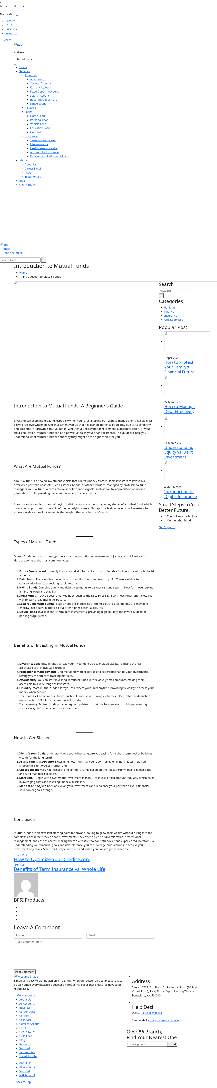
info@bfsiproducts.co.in (163, 1020)
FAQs (8, 25)
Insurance (31, 136)
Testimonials (33, 176)
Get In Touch (27, 185)
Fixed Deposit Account (44, 91)
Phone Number (12, 253)
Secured (24, 1048)
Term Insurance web (43, 140)
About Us (31, 164)
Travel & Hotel (28, 1056)
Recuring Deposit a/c (43, 99)
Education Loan (40, 128)
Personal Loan (39, 120)
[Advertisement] (108, 213)
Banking (169, 307)
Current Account (40, 87)
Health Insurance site (43, 148)
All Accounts (38, 79)
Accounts (31, 75)
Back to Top (23, 1082)
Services (24, 71)
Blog (22, 181)
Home (23, 67)
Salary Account (39, 95)
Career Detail (33, 168)
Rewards (11, 33)
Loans (28, 112)
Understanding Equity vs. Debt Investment (178, 452)
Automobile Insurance (44, 152)
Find (173, 1044)
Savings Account (40, 83)
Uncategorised (173, 320)
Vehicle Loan (38, 124)
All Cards (30, 108)
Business (11, 29)
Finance (169, 311)
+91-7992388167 (151, 1013)
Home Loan (37, 116)
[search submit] (43, 260)
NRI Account (38, 104)
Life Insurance (39, 144)
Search (7, 40)
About (23, 160)
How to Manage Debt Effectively (179, 409)
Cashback (25, 1020)
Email (6, 249)
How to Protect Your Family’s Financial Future (179, 367)
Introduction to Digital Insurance (180, 494)
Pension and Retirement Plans (49, 156)
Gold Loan (36, 132)
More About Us (26, 995)
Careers (10, 21)
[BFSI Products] (18, 44)
